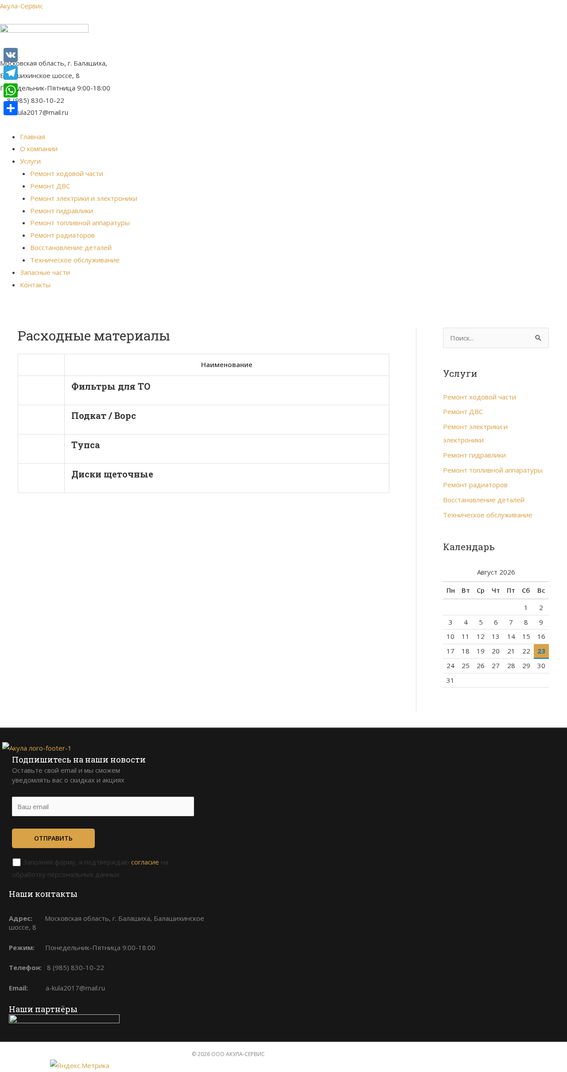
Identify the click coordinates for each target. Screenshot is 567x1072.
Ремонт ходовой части (66, 173)
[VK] (10, 55)
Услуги (30, 160)
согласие (145, 861)
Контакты (35, 284)
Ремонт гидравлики (61, 210)
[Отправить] (10, 108)
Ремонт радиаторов (62, 235)
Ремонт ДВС (50, 185)
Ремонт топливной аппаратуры (80, 222)
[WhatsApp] (10, 90)
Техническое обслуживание (75, 259)
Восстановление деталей (71, 247)
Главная (32, 136)
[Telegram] (10, 73)
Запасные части (45, 272)
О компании (39, 148)
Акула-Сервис (21, 5)
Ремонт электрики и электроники (83, 198)
